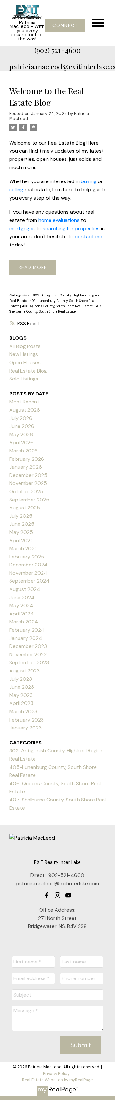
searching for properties (71, 228)
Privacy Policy (56, 1073)
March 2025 (23, 548)
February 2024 (26, 630)
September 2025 (29, 499)
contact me (88, 236)
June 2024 (21, 597)
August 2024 (24, 589)
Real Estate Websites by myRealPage (57, 1080)
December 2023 (28, 646)
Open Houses (25, 362)
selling (16, 189)
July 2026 (20, 418)
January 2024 (25, 638)
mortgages (22, 228)
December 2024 (28, 564)
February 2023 (26, 719)
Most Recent (24, 401)
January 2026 (25, 467)
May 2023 (21, 695)
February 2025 (26, 556)
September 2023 (29, 662)
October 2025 (26, 491)
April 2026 (21, 442)
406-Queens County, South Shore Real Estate (58, 306)
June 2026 (21, 426)
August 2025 (24, 507)
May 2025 (21, 532)
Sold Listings (23, 378)
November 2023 (28, 654)
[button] (65, 25)
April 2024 (21, 613)
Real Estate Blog (28, 370)
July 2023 (20, 679)
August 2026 (24, 410)
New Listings (23, 354)
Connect (65, 25)
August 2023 (24, 670)
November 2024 (28, 573)
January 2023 (25, 727)
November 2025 (28, 483)
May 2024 (21, 605)
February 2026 (26, 459)
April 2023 (21, 703)
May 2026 (21, 434)
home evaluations (59, 220)
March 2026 (23, 450)
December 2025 (28, 475)
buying (88, 181)
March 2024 (23, 621)
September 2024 (29, 581)
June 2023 (21, 687)
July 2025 (20, 516)
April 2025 (21, 540)
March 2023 (23, 711)
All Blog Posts (25, 346)
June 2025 (21, 524)
